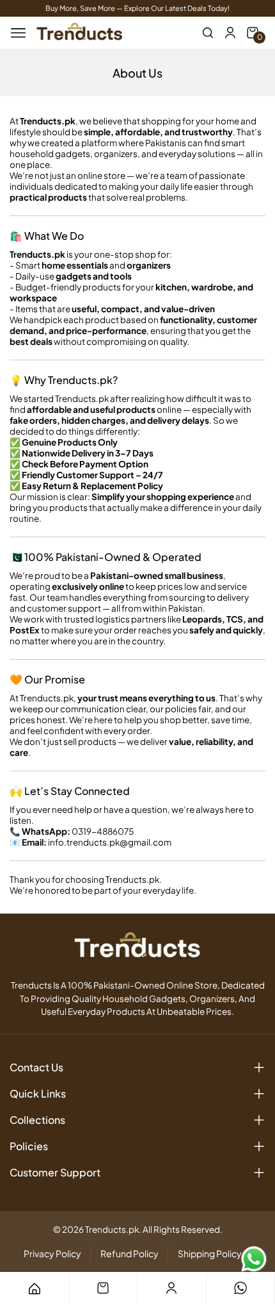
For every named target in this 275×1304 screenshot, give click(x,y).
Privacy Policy (52, 1253)
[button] (207, 32)
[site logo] (79, 32)
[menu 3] (171, 1288)
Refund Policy (129, 1253)
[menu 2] (103, 1288)
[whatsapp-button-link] (254, 1259)
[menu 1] (34, 1288)
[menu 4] (240, 1288)
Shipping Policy (210, 1253)
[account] (230, 32)
